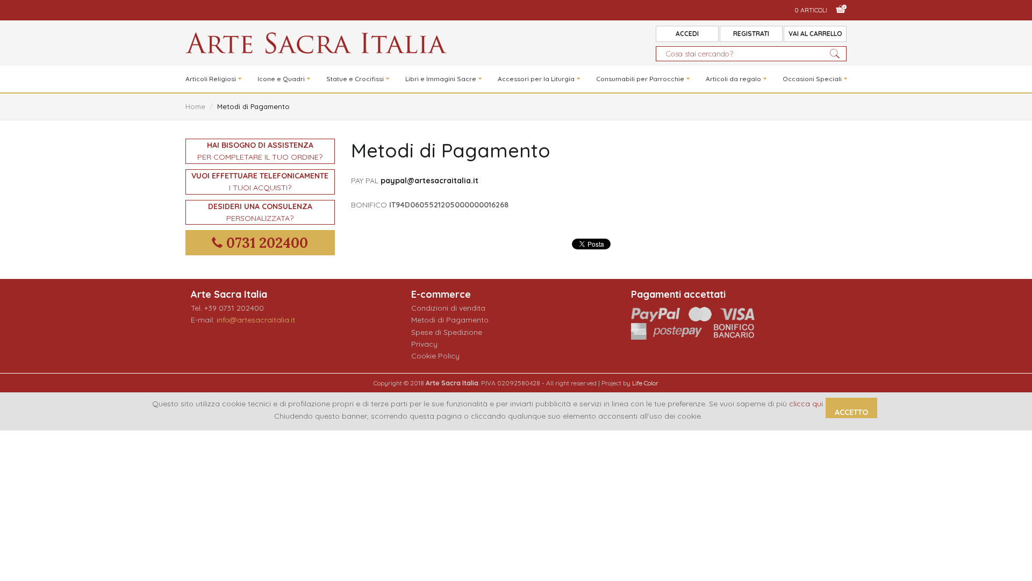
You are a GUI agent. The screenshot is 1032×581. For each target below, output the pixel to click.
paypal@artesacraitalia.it (429, 180)
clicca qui (806, 403)
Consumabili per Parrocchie (640, 79)
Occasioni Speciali (812, 79)
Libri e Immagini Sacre (440, 79)
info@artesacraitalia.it (256, 320)
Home (195, 106)
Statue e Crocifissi (355, 79)
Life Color (645, 383)
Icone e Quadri (281, 79)
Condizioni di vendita (448, 308)
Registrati (751, 34)
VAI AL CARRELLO (815, 34)
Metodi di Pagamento (450, 320)
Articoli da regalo (733, 79)
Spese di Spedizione (446, 332)
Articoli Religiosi (210, 79)
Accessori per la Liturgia (536, 79)
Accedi (687, 34)
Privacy (424, 344)
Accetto (851, 412)
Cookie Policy (435, 356)
